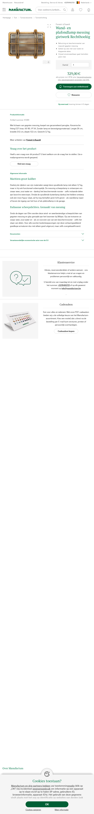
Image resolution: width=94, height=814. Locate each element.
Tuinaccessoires (26, 18)
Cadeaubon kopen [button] (66, 331)
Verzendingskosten (84, 77)
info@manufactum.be (71, 288)
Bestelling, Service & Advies (58, 2)
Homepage (7, 18)
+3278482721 (64, 285)
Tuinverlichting (41, 18)
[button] (49, 26)
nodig (72, 785)
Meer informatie (61, 809)
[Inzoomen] (48, 62)
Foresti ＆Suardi (33, 140)
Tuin (15, 18)
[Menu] (4, 9)
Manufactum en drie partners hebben (30, 785)
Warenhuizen (7, 2)
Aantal (65, 65)
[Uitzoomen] (44, 62)
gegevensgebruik (41, 788)
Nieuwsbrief (19, 2)
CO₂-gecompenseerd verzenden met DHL (73, 80)
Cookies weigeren (33, 809)
